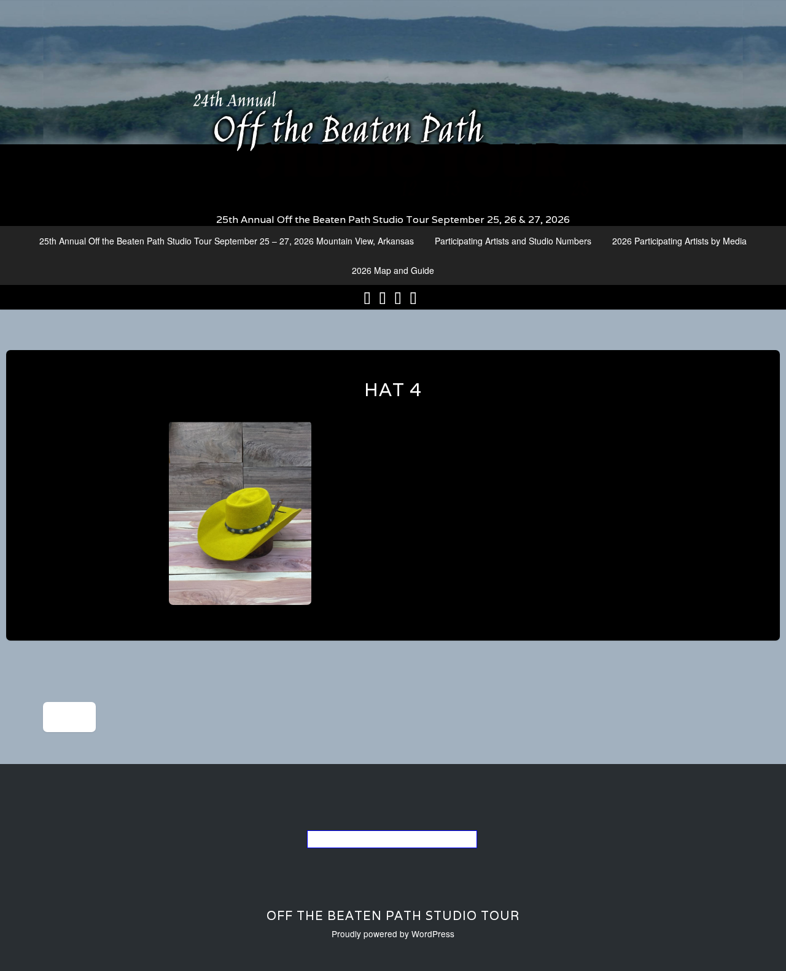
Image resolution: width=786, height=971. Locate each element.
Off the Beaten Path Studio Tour (393, 916)
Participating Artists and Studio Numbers (513, 241)
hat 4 (393, 390)
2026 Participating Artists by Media (679, 241)
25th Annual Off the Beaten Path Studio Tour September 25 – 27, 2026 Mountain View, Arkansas (226, 241)
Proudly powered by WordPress (393, 933)
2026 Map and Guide (393, 270)
